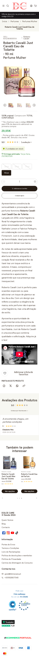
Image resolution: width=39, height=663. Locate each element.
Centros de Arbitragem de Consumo (17, 563)
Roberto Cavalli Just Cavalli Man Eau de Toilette (8, 476)
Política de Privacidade (11, 559)
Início (4, 21)
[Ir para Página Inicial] (19, 6)
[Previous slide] (3, 105)
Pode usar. (19, 594)
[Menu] (3, 6)
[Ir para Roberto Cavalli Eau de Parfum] (29, 462)
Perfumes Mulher (29, 21)
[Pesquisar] (8, 6)
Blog (4, 523)
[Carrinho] (35, 6)
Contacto (6, 527)
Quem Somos (7, 520)
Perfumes (15, 21)
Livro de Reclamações (11, 552)
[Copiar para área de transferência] (24, 385)
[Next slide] (35, 105)
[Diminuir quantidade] (4, 181)
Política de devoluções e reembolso (17, 555)
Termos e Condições (10, 548)
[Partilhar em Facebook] (4, 385)
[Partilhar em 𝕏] (10, 385)
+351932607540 (12, 577)
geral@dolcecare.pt (13, 574)
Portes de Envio (8, 544)
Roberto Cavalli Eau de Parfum (29, 475)
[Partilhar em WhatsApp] (17, 385)
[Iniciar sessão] (31, 6)
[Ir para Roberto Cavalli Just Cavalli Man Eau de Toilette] (10, 462)
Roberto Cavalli (26, 37)
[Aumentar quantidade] (35, 181)
